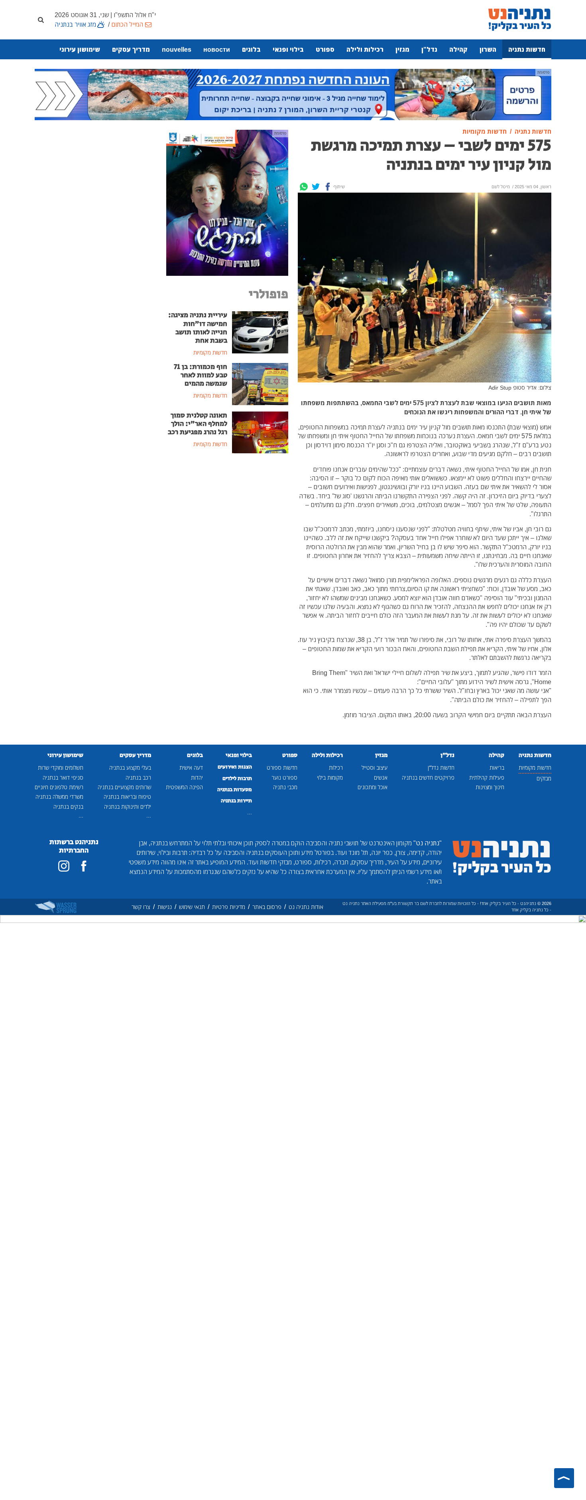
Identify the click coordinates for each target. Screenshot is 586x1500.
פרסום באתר (266, 907)
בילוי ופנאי (288, 49)
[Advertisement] (227, 520)
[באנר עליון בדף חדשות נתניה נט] (293, 94)
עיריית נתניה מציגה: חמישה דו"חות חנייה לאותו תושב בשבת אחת (197, 327)
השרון (488, 49)
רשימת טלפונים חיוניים (59, 787)
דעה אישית (191, 767)
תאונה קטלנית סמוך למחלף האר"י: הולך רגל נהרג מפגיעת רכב (197, 423)
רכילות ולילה (364, 49)
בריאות (497, 767)
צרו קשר (141, 907)
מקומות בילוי (330, 777)
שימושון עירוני (79, 49)
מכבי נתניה (285, 787)
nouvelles (176, 49)
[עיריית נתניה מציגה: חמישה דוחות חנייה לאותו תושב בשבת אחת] (260, 332)
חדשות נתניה (526, 49)
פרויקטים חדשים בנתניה (428, 777)
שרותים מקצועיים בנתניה (124, 787)
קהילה (458, 49)
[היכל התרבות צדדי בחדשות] (227, 202)
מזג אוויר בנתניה (75, 24)
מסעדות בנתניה (234, 790)
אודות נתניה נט (306, 907)
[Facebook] (328, 187)
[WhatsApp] (304, 187)
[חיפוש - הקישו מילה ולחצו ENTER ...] (41, 19)
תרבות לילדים (237, 778)
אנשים (380, 777)
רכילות (336, 767)
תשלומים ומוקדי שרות (60, 767)
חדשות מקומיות (535, 767)
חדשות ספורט (282, 767)
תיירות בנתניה (236, 801)
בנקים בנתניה (68, 806)
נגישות (164, 907)
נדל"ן (429, 49)
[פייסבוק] (84, 866)
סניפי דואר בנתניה (63, 777)
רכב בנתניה (138, 777)
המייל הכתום (127, 24)
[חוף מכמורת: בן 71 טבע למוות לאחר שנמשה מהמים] (260, 383)
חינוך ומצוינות (490, 787)
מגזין (402, 49)
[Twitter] (316, 187)
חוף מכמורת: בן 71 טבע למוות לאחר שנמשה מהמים (200, 375)
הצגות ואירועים (235, 767)
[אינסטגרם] (64, 866)
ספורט (325, 49)
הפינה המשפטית (184, 787)
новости (216, 49)
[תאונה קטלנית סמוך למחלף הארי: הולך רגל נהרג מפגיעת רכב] (260, 431)
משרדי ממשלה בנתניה (59, 796)
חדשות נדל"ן (441, 767)
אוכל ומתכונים (372, 787)
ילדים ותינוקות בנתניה (127, 806)
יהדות (197, 777)
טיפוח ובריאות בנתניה (127, 796)
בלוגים (251, 49)
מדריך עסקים (131, 49)
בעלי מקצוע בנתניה (130, 767)
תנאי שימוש (192, 907)
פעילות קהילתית (486, 777)
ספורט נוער (284, 777)
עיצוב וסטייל (374, 767)
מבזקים (544, 778)
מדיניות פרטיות (228, 907)
